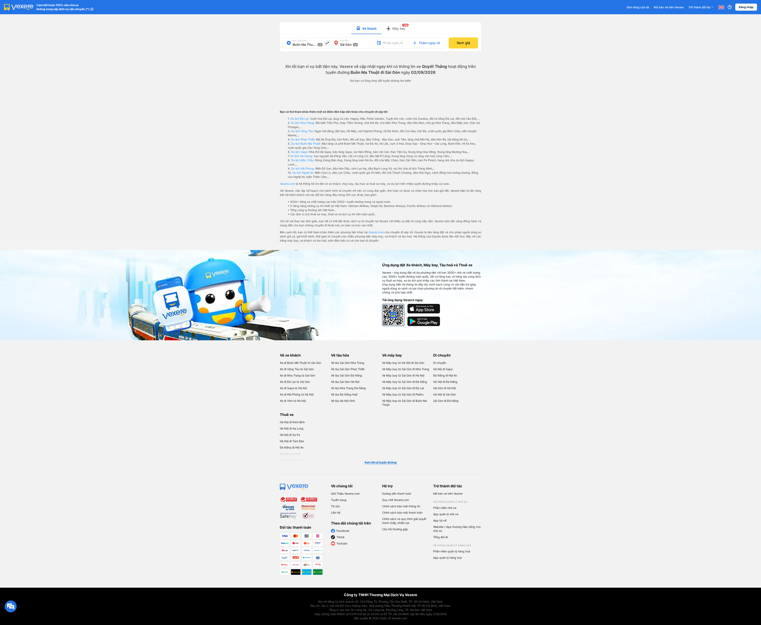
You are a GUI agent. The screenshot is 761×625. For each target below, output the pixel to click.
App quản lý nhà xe (445, 514)
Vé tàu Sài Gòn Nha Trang (347, 362)
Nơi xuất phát (300, 40)
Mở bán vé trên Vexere (669, 7)
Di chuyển (442, 355)
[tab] (366, 28)
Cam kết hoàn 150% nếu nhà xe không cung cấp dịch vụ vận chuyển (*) (63, 7)
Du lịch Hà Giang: (302, 156)
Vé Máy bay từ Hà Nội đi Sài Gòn (403, 362)
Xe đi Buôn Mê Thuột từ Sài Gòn (300, 362)
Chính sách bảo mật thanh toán (402, 512)
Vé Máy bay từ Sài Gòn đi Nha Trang (405, 369)
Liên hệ (335, 512)
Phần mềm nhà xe (444, 507)
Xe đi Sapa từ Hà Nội (293, 388)
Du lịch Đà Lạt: (300, 118)
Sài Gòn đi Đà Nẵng (446, 400)
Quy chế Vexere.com (395, 500)
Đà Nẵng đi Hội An (445, 375)
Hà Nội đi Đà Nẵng (445, 381)
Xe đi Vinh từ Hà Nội (293, 400)
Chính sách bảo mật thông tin (401, 506)
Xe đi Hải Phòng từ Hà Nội (297, 394)
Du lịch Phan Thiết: (303, 139)
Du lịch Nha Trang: (303, 122)
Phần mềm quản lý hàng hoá (451, 551)
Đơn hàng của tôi (638, 7)
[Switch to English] (721, 7)
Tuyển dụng (338, 500)
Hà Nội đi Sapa (443, 369)
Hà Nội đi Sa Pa (290, 434)
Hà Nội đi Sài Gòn (444, 394)
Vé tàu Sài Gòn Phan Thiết (347, 369)
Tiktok (341, 537)
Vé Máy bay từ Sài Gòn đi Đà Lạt (403, 388)
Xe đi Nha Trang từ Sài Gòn (297, 375)
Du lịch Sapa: (299, 152)
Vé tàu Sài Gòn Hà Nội (345, 381)
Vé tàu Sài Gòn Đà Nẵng (346, 375)
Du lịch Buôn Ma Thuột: (306, 143)
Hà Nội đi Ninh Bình (292, 422)
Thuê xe (287, 415)
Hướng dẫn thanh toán (396, 493)
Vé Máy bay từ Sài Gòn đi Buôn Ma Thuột (404, 402)
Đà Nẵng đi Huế (290, 453)
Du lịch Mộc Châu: (302, 160)
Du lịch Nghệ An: (303, 172)
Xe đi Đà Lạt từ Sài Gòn (295, 381)
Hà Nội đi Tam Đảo (292, 441)
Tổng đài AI (440, 537)
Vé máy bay (392, 355)
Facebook (343, 530)
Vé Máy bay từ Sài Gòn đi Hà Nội (403, 375)
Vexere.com (287, 183)
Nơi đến (344, 40)
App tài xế (439, 520)
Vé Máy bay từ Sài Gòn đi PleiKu (403, 394)
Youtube (342, 543)
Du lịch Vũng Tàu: (302, 131)
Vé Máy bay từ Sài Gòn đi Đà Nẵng (404, 381)
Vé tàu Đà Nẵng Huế (344, 394)
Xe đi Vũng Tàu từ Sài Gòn (297, 369)
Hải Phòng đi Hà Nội (293, 460)
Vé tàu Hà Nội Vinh (343, 400)
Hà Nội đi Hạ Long (291, 428)
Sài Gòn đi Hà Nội (444, 388)
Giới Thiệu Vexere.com (345, 493)
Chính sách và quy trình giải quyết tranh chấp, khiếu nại (404, 520)
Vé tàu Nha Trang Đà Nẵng (348, 388)
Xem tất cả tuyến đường (380, 462)
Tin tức (335, 506)
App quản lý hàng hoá (447, 557)
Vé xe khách (290, 355)
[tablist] (380, 28)
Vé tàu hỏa (340, 355)
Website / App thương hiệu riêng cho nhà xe (457, 528)
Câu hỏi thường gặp (395, 529)
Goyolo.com (376, 232)
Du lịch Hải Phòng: (302, 168)
